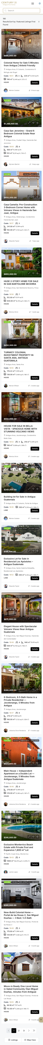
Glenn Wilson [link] (13, 946)
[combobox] (28, 21)
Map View (31, 1040)
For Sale (3, 33)
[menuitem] (39, 3)
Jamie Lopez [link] (13, 872)
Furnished (35, 322)
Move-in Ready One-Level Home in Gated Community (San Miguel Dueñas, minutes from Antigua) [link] (21, 989)
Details (35, 82)
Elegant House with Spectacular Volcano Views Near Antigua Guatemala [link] (20, 629)
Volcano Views (33, 33)
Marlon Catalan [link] (14, 90)
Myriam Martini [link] (14, 164)
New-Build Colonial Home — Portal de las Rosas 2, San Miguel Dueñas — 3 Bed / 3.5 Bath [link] (21, 915)
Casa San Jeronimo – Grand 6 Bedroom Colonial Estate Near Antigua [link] (19, 133)
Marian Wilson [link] (14, 386)
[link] (21, 44)
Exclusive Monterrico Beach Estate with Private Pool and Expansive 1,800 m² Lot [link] (18, 847)
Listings (14, 1040)
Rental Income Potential (20, 33)
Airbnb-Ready (9, 251)
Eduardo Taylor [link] (14, 241)
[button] (33, 3)
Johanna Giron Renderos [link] (17, 730)
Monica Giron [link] (13, 312)
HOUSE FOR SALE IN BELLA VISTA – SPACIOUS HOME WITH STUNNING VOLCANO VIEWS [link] (20, 429)
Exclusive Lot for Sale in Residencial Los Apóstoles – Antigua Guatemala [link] (18, 561)
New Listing (10, 33)
